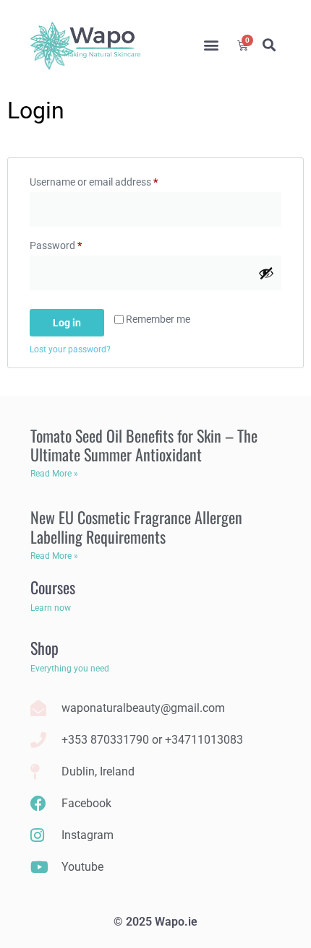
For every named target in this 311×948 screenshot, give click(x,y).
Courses (52, 587)
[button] (211, 45)
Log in (67, 323)
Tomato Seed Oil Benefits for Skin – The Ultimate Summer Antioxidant (143, 445)
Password (75, 243)
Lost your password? (70, 349)
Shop (44, 647)
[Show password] (266, 273)
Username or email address (113, 180)
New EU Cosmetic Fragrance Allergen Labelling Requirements (136, 526)
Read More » (54, 474)
